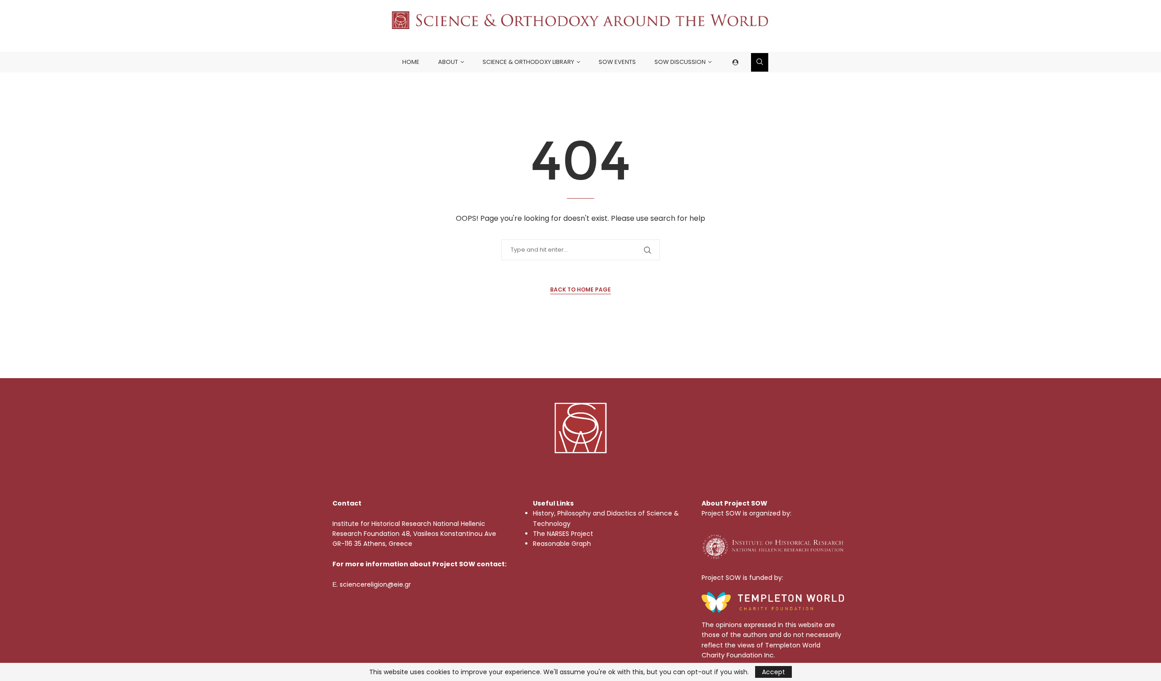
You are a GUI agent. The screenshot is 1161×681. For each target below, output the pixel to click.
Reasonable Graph (562, 543)
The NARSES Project (563, 533)
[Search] (759, 62)
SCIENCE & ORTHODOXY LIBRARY (528, 62)
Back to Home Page (580, 289)
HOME (411, 62)
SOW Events (617, 62)
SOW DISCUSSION (680, 62)
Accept (773, 671)
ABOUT (448, 62)
